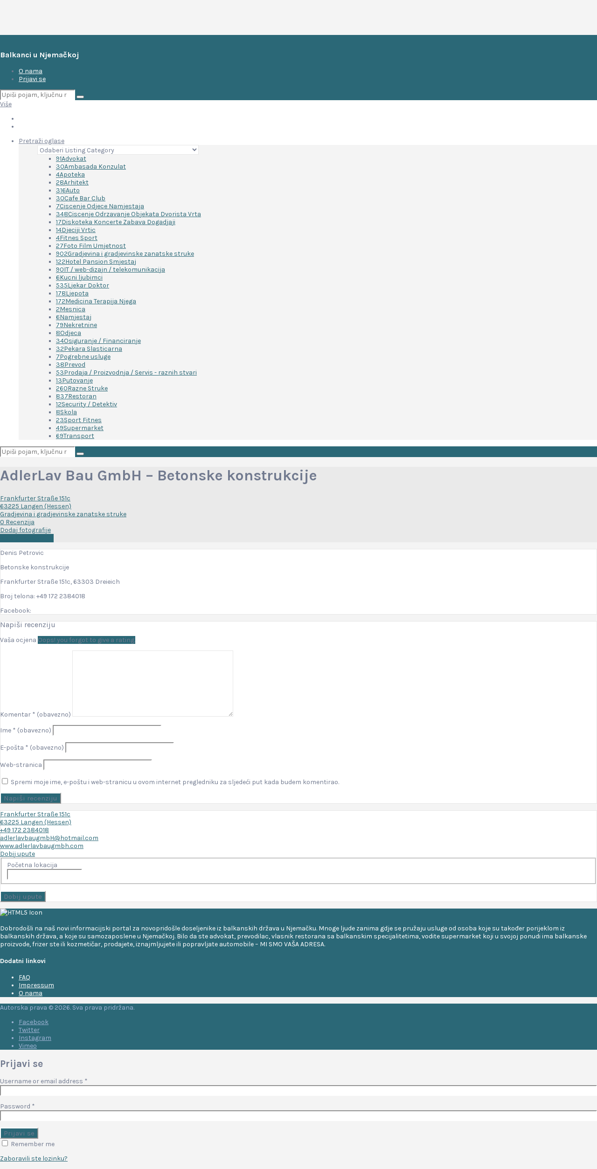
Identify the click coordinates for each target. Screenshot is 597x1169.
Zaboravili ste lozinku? (34, 1158)
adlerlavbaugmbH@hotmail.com (49, 838)
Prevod (70, 365)
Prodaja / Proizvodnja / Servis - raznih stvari (126, 372)
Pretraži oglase (41, 141)
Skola (66, 412)
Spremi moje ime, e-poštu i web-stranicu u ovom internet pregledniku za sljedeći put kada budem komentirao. (175, 782)
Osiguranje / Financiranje (98, 341)
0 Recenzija (17, 522)
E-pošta (32, 748)
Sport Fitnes (79, 420)
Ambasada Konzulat (91, 167)
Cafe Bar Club (80, 198)
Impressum (36, 985)
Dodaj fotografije (25, 530)
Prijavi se (32, 79)
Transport (75, 436)
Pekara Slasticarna (89, 349)
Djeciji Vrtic (76, 230)
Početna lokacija (32, 865)
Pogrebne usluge (83, 357)
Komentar (35, 714)
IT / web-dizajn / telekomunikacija (110, 269)
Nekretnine (76, 325)
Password (17, 1106)
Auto (68, 190)
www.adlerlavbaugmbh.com (41, 846)
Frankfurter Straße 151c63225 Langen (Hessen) (35, 502)
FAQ (24, 977)
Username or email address (44, 1081)
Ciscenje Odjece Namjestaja (100, 206)
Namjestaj (73, 317)
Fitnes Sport (76, 238)
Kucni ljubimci (79, 277)
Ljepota (72, 293)
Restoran (76, 396)
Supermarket (80, 428)
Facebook (34, 1022)
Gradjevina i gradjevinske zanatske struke (125, 254)
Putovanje (74, 380)
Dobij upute (17, 854)
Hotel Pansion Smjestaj (96, 262)
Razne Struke (82, 388)
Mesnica (70, 309)
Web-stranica (21, 765)
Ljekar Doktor (82, 285)
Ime (25, 730)
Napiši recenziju (27, 538)
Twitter (29, 1030)
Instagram (35, 1038)
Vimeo (28, 1046)
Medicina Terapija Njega (96, 301)
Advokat (71, 159)
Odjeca (68, 333)
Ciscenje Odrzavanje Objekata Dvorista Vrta (128, 214)
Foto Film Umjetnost (91, 246)
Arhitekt (72, 182)
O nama (30, 71)
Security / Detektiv (86, 404)
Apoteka (70, 174)
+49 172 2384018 (24, 830)
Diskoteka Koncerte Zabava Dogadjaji (115, 222)
